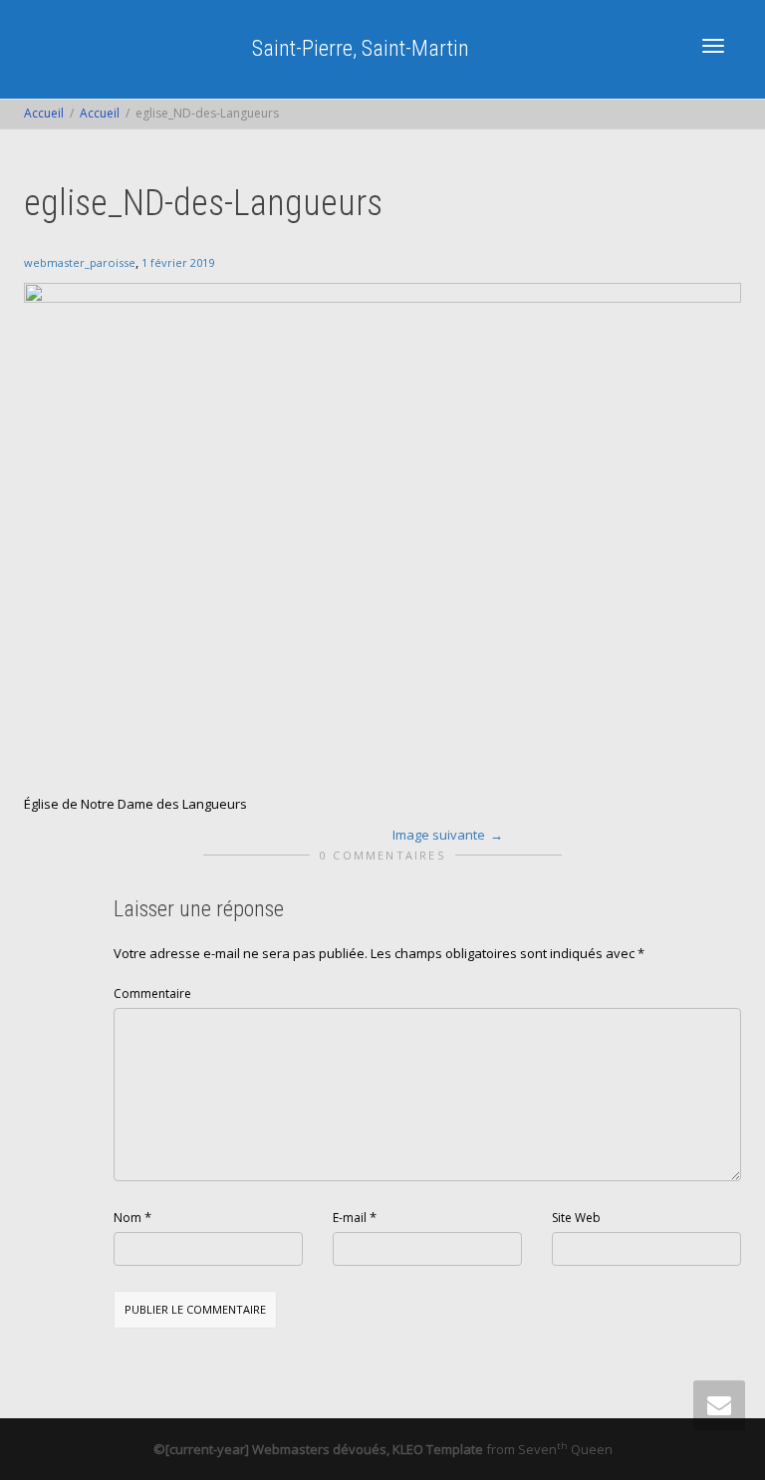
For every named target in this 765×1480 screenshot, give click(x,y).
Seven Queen (565, 1449)
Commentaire (152, 993)
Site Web (576, 1217)
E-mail (350, 1217)
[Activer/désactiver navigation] (713, 46)
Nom (127, 1217)
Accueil (44, 113)
